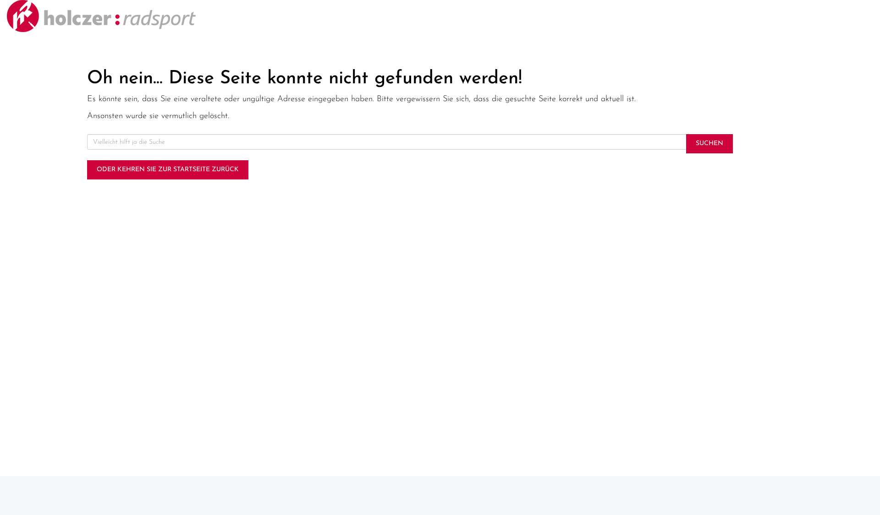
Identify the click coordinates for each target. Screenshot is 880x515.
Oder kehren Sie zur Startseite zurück (168, 169)
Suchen (709, 143)
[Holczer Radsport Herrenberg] (183, 16)
